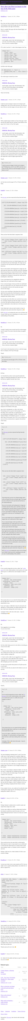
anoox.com (4, 34)
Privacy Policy (4, 1014)
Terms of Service (21, 1011)
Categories (7, 1011)
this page (4, 197)
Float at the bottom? (6, 995)
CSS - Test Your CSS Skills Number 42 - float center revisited (8, 979)
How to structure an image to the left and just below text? (8, 988)
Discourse (9, 1017)
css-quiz (9, 982)
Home (2, 1011)
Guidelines (13, 1011)
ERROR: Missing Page (8, 37)
